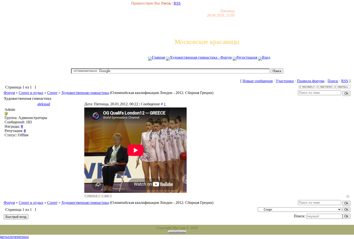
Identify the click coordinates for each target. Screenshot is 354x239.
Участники (285, 81)
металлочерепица (14, 237)
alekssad (43, 104)
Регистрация (246, 57)
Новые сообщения (258, 81)
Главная (158, 57)
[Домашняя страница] (106, 196)
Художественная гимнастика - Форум (201, 57)
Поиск (333, 81)
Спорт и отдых (31, 93)
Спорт (52, 93)
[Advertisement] (177, 67)
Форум (9, 93)
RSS (177, 3)
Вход (266, 57)
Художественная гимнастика (85, 93)
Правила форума (310, 81)
